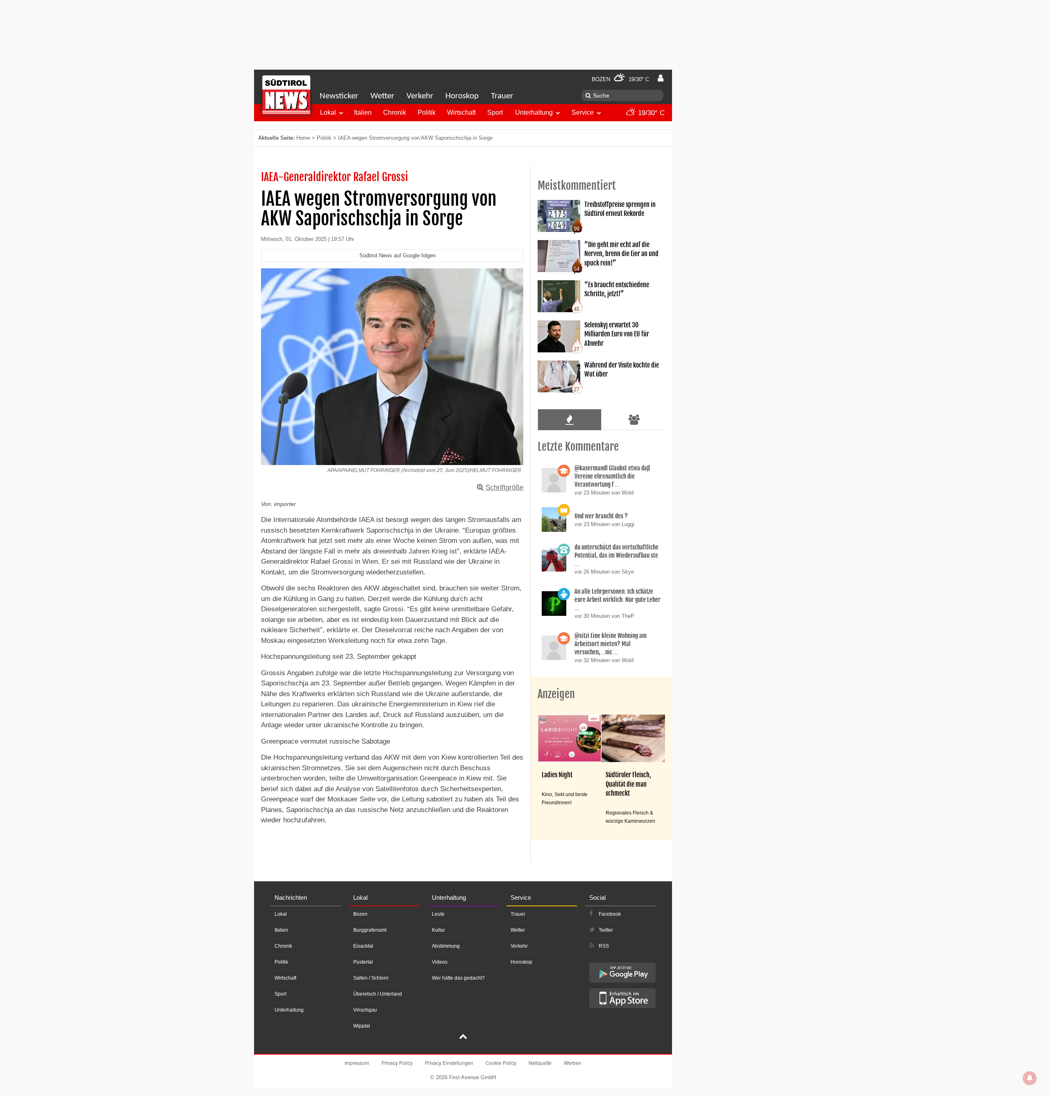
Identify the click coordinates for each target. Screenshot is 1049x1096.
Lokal (328, 112)
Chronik (394, 112)
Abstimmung (446, 946)
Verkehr (419, 96)
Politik (427, 112)
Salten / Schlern (370, 978)
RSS (604, 946)
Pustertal (363, 962)
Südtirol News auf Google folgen (397, 255)
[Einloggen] (660, 78)
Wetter (382, 96)
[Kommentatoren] (634, 419)
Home (303, 138)
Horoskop (462, 96)
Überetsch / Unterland (377, 994)
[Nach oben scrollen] (463, 1037)
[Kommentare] (569, 419)
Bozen (360, 914)
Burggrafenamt (369, 930)
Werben (572, 1062)
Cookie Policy (501, 1062)
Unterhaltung (534, 112)
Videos (439, 962)
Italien (363, 112)
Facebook (610, 914)
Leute (438, 914)
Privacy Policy (397, 1062)
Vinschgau (365, 1010)
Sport (495, 112)
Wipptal (361, 1026)
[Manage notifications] (1029, 1078)
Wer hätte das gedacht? (458, 978)
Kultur (438, 930)
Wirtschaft (461, 112)
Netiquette (540, 1062)
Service (583, 112)
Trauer (502, 96)
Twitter (606, 930)
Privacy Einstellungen (449, 1062)
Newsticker (339, 96)
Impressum (357, 1062)
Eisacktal (363, 946)
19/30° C (650, 113)
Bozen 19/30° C (620, 79)
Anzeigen (556, 694)
